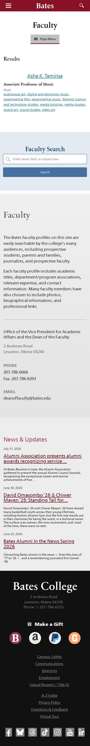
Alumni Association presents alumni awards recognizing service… (42, 458)
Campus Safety (49, 657)
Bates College (45, 586)
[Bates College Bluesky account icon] (20, 732)
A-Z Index (49, 695)
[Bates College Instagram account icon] (57, 732)
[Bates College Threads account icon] (32, 732)
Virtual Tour (49, 716)
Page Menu (48, 39)
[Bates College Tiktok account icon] (45, 732)
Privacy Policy (49, 702)
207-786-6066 (15, 372)
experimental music (46, 99)
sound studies (30, 110)
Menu (8, 5)
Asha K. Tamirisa (45, 76)
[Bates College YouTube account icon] (70, 732)
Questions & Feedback (49, 709)
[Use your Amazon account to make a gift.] (35, 638)
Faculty (45, 25)
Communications (49, 664)
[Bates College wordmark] (45, 5)
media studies (74, 104)
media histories (51, 104)
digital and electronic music (48, 94)
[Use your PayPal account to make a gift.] (55, 638)
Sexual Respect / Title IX (49, 685)
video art (48, 110)
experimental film (16, 99)
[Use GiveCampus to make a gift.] (75, 638)
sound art (10, 110)
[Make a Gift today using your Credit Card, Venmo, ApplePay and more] (15, 638)
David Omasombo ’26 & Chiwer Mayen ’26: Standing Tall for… (37, 497)
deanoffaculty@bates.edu (27, 398)
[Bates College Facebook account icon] (7, 732)
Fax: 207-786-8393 (19, 379)
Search (81, 5)
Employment (49, 678)
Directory (49, 671)
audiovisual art (14, 94)
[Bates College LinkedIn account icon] (82, 732)
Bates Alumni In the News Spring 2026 (38, 543)
